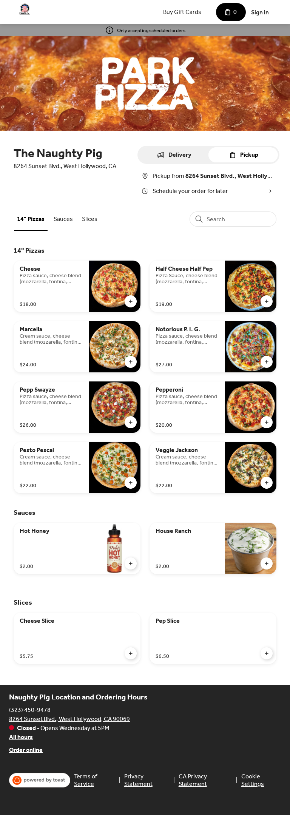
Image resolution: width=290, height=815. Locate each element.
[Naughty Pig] (25, 9)
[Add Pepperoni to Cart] (267, 422)
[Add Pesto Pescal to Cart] (131, 483)
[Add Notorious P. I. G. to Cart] (267, 362)
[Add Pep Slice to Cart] (267, 653)
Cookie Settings (252, 780)
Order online (26, 749)
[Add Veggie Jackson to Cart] (267, 483)
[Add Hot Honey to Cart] (131, 563)
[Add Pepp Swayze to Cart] (131, 422)
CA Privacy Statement (193, 780)
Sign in (260, 12)
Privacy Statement (138, 780)
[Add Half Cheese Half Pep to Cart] (267, 301)
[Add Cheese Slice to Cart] (131, 653)
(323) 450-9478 (30, 709)
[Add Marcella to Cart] (131, 362)
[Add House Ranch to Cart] (267, 563)
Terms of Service (85, 780)
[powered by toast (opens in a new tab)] (39, 780)
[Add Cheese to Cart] (131, 301)
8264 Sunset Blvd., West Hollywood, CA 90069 (69, 718)
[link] (31, 219)
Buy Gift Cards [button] (182, 11)
